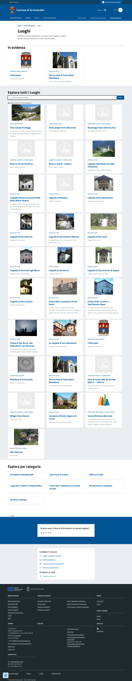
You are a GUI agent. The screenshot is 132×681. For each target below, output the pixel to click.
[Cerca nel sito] (120, 10)
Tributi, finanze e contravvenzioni (77, 604)
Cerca (120, 97)
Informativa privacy (73, 629)
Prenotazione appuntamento (75, 644)
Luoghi (99, 616)
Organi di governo (13, 610)
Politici (10, 615)
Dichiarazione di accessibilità (75, 635)
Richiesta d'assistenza (73, 646)
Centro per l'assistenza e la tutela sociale (101, 412)
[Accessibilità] (5, 675)
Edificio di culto (54, 71)
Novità (28, 18)
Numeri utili (11, 649)
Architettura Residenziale (18, 448)
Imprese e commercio (43, 610)
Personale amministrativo (15, 613)
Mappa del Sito (56, 673)
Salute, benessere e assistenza (76, 601)
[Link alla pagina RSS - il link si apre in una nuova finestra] (105, 10)
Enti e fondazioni (13, 607)
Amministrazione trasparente (75, 637)
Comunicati (100, 601)
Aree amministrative (14, 601)
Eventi (99, 619)
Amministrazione (16, 18)
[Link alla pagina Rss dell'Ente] (98, 628)
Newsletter (100, 631)
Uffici (9, 618)
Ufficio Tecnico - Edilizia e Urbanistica (78, 607)
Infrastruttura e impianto (18, 71)
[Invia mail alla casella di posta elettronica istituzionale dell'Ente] (21, 640)
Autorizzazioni (41, 604)
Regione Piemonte (14, 2)
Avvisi (98, 604)
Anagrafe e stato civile (44, 601)
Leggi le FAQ (71, 639)
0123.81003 (17, 636)
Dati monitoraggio (13, 673)
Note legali (70, 632)
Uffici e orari (11, 646)
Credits (41, 673)
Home (19, 25)
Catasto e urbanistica (43, 607)
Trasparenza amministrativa (98, 18)
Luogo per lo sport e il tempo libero (99, 124)
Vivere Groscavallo (49, 18)
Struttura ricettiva (16, 124)
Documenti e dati (13, 604)
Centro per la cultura (17, 376)
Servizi (37, 18)
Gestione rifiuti (81, 18)
